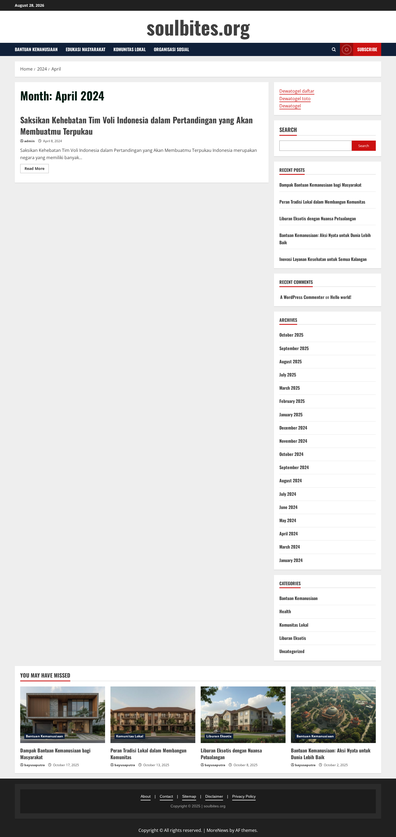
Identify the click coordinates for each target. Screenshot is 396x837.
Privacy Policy (244, 796)
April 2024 (288, 533)
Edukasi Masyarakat (85, 49)
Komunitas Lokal (129, 49)
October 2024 (291, 454)
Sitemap (189, 796)
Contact (166, 796)
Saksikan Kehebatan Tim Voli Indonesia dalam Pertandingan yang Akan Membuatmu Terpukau (136, 125)
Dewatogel (290, 106)
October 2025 (291, 335)
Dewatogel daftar (296, 91)
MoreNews (217, 830)
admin (29, 141)
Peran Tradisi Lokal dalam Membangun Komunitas (322, 201)
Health (285, 611)
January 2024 (291, 560)
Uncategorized (291, 651)
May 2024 (287, 520)
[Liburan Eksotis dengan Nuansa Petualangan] (243, 714)
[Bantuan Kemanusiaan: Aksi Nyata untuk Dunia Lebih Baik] (333, 714)
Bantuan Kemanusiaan (36, 49)
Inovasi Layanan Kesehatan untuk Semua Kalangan (323, 259)
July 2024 (287, 494)
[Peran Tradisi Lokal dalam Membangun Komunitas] (152, 714)
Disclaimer (214, 796)
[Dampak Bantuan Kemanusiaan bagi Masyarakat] (62, 714)
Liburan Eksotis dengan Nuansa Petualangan (317, 218)
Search (288, 130)
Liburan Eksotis (292, 638)
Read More (37, 169)
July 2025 (287, 374)
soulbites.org (198, 26)
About (146, 796)
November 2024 (293, 441)
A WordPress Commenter (302, 297)
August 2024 (290, 480)
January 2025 (291, 414)
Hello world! (340, 297)
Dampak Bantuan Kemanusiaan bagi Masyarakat (320, 185)
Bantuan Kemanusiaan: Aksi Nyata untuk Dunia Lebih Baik (330, 754)
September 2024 (294, 467)
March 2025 (289, 388)
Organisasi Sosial (171, 49)
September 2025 (294, 348)
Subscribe (367, 49)
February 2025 (292, 401)
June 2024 (288, 507)
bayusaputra (34, 765)
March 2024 (289, 546)
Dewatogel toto (295, 99)
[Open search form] (334, 49)
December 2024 (293, 427)
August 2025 (290, 361)
